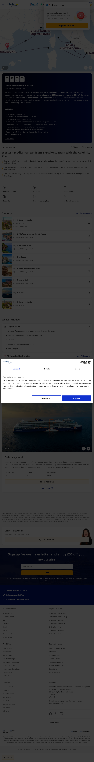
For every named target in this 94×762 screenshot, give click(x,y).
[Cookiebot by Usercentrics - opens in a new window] (81, 362)
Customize (45, 398)
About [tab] (77, 369)
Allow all (76, 398)
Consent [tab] (16, 369)
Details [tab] (47, 369)
